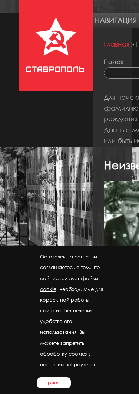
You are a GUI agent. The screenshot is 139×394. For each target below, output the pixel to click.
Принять (53, 383)
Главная (116, 44)
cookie (48, 289)
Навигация (116, 20)
